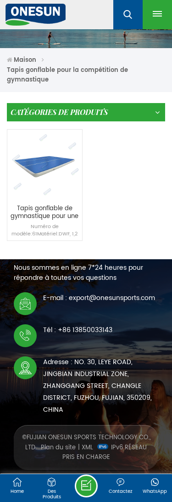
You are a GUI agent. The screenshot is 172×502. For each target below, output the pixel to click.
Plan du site (58, 448)
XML (87, 448)
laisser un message (86, 486)
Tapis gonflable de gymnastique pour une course (44, 213)
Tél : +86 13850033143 (77, 330)
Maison (25, 60)
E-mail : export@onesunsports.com (99, 298)
